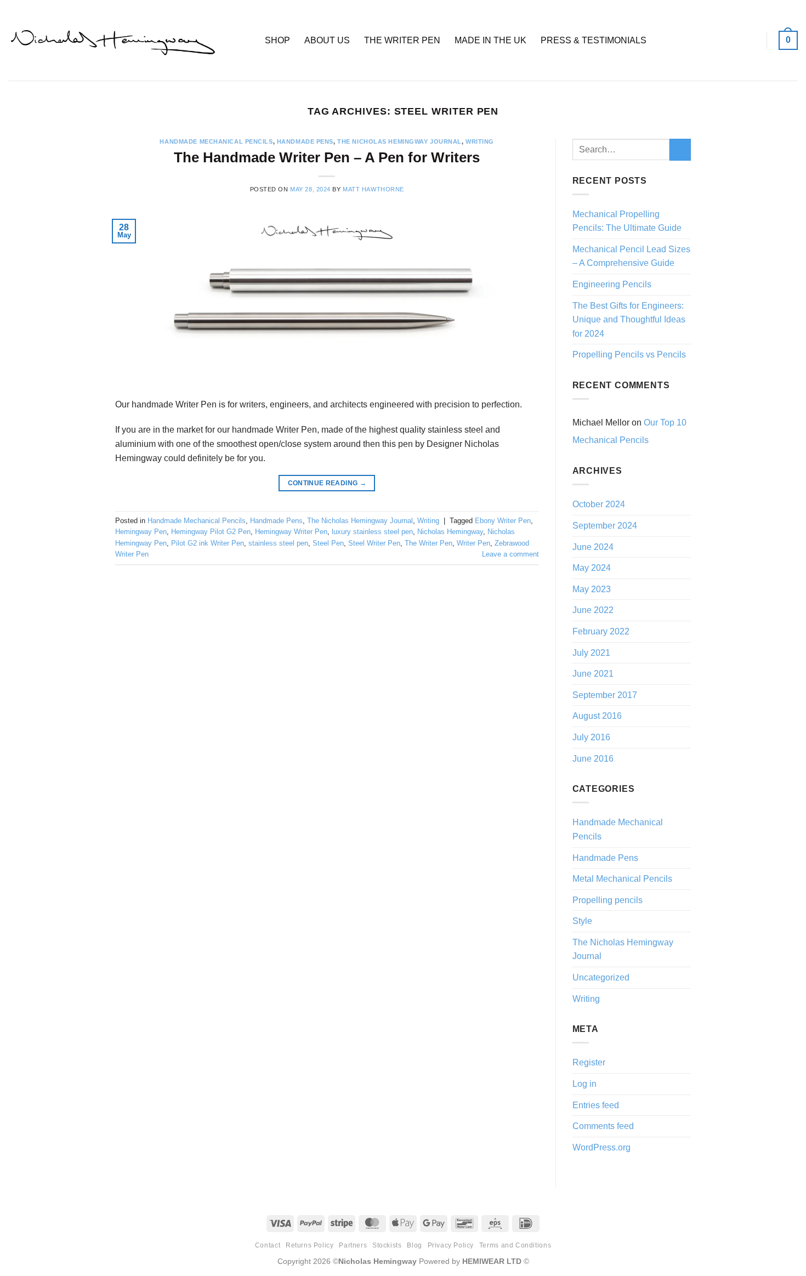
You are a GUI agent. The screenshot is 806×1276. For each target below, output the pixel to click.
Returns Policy (310, 1245)
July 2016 (591, 737)
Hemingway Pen (141, 532)
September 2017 (604, 695)
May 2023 (591, 589)
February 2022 (600, 631)
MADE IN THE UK (490, 40)
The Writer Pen (428, 543)
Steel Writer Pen (374, 543)
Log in (584, 1083)
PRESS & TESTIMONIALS (593, 40)
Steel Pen (328, 543)
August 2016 (597, 716)
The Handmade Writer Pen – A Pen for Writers (327, 157)
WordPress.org (601, 1147)
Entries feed (595, 1105)
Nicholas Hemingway (450, 532)
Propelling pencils (607, 900)
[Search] (245, 40)
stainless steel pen (278, 543)
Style (582, 921)
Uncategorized (600, 977)
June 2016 (593, 758)
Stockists (387, 1245)
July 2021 (591, 652)
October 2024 (598, 504)
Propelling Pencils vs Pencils (629, 354)
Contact (267, 1245)
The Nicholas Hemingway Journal (399, 141)
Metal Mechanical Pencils (622, 878)
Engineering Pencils (611, 284)
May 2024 (591, 567)
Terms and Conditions (515, 1245)
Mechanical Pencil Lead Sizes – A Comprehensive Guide (631, 256)
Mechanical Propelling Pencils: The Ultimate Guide (627, 221)
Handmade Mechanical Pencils (216, 141)
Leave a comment (510, 554)
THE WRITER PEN (402, 40)
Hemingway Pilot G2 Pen (211, 532)
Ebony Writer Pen (503, 521)
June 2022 (593, 610)
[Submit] (680, 149)
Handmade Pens (305, 141)
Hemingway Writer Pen (291, 532)
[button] (788, 40)
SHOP (277, 40)
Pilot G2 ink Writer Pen (207, 543)
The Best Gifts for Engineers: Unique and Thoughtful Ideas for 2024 (628, 319)
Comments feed (603, 1126)
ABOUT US (327, 40)
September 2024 (604, 525)
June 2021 (593, 673)
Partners (353, 1245)
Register (588, 1062)
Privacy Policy (451, 1245)
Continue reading (327, 483)
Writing (480, 141)
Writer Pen (473, 543)
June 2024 (593, 547)
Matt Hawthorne (373, 189)
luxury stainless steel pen (372, 532)
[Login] (750, 41)
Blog (414, 1245)
